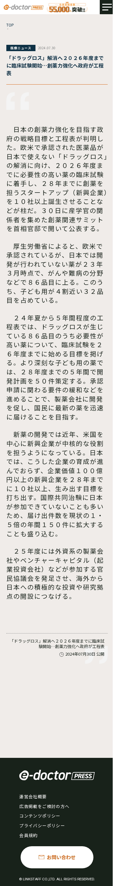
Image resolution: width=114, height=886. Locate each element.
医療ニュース (20, 47)
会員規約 (28, 835)
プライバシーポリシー (42, 825)
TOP (10, 24)
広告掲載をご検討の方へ (44, 806)
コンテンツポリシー (39, 815)
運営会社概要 (33, 796)
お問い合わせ (61, 856)
